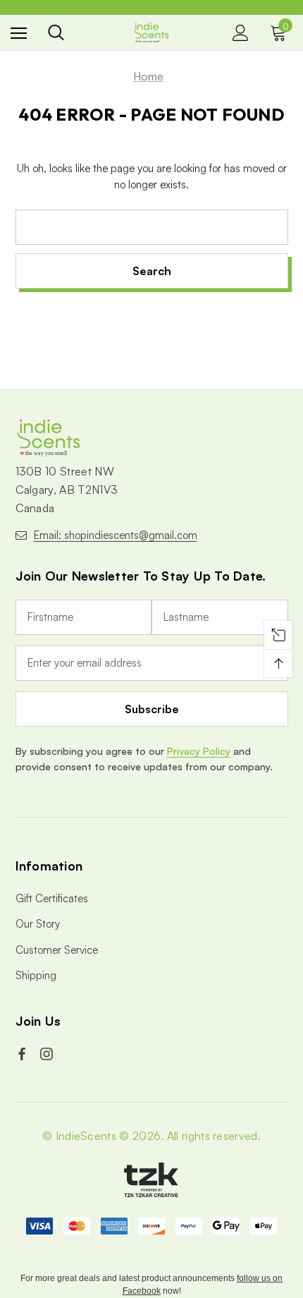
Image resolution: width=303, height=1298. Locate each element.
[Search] (56, 32)
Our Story (38, 923)
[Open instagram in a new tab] (48, 1054)
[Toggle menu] (19, 33)
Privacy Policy (198, 751)
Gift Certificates (52, 898)
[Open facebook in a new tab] (23, 1054)
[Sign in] (241, 33)
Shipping (36, 975)
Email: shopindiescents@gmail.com (115, 535)
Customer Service (57, 950)
